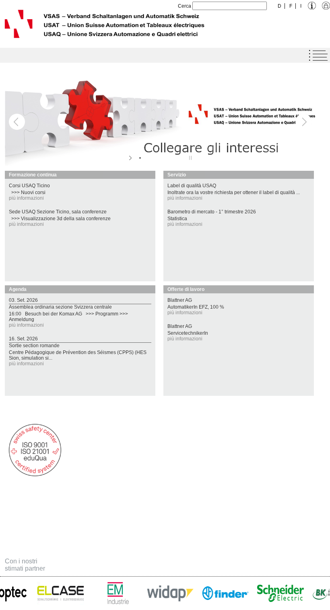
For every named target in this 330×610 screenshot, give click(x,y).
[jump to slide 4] (164, 158)
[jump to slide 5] (172, 158)
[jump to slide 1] (140, 158)
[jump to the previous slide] (17, 122)
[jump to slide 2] (148, 158)
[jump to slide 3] (156, 158)
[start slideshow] (131, 158)
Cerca (184, 6)
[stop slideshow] (189, 158)
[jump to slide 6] (180, 158)
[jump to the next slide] (303, 122)
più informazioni (26, 198)
